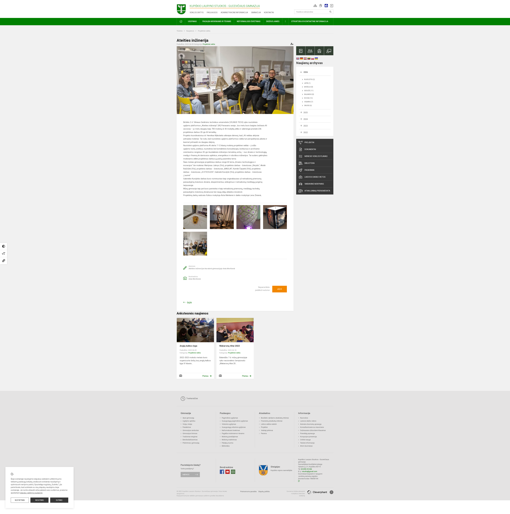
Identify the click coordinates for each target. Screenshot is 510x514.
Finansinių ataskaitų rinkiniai (271, 421)
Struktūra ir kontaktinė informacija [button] (309, 21)
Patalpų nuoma (227, 443)
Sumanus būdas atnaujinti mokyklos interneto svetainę (296, 493)
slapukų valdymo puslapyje (31, 493)
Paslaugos (212, 12)
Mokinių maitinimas (229, 440)
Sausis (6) (308, 105)
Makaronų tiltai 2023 (229, 346)
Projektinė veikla (204, 31)
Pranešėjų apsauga (307, 433)
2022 (305, 132)
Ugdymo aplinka (189, 421)
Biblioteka (310, 163)
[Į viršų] (331, 492)
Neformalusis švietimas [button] (248, 21)
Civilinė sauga (305, 440)
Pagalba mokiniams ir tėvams (233, 433)
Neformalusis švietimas (231, 430)
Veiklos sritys (197, 12)
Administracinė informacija (234, 12)
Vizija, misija (187, 424)
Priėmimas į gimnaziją (191, 443)
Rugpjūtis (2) (309, 79)
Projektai (309, 142)
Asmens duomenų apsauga (310, 424)
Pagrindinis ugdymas (230, 418)
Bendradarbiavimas (190, 440)
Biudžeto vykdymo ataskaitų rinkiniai (275, 418)
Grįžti (189, 302)
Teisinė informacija (307, 443)
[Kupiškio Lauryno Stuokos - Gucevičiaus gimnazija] (183, 8)
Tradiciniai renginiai (190, 437)
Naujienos (190, 31)
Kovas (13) (308, 98)
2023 (305, 126)
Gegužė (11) (308, 91)
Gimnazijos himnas (190, 433)
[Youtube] (227, 472)
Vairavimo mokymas (314, 184)
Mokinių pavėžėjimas (230, 437)
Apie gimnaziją (188, 418)
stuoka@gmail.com (309, 471)
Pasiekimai (309, 170)
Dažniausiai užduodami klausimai (313, 430)
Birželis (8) (308, 87)
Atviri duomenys (306, 446)
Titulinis (180, 31)
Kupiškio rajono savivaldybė (281, 470)
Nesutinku (39, 500)
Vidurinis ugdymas (229, 424)
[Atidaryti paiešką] (330, 12)
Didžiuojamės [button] (272, 21)
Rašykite (186, 474)
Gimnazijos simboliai (191, 430)
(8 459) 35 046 (306, 469)
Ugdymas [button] (192, 21)
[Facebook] (222, 472)
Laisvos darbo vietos (315, 177)
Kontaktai (269, 12)
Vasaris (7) (308, 102)
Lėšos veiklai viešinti (269, 424)
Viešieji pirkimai (267, 430)
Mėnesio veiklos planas (316, 156)
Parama (264, 433)
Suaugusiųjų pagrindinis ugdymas (235, 421)
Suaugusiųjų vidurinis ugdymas (234, 427)
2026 (305, 72)
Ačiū (279, 289)
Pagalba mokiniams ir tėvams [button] (216, 21)
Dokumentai (310, 149)
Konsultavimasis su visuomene (312, 427)
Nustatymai (20, 500)
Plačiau (205, 376)
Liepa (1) (307, 83)
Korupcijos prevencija (308, 437)
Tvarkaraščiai (192, 398)
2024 (305, 119)
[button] (315, 5)
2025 (305, 112)
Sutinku (59, 500)
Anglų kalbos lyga (188, 346)
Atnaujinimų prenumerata (317, 191)
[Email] (233, 472)
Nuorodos (304, 418)
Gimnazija (256, 12)
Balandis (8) (309, 94)
